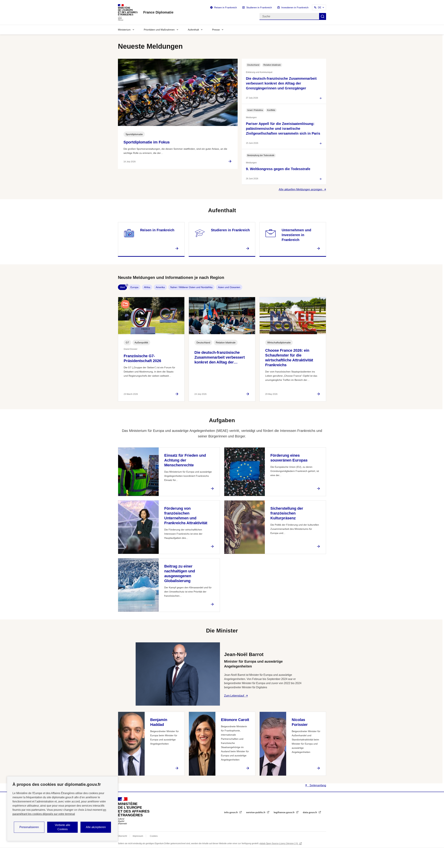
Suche (322, 16)
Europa (134, 287)
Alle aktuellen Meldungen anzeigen (300, 189)
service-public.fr (256, 812)
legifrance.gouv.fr (284, 812)
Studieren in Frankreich (259, 7)
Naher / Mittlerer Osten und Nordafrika (191, 287)
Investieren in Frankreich (295, 7)
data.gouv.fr (310, 812)
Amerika (160, 287)
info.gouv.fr (231, 812)
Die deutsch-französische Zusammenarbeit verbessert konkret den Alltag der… (219, 357)
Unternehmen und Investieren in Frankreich (296, 235)
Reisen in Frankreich (225, 7)
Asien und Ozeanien (229, 287)
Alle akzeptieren (96, 827)
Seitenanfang (317, 785)
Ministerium (124, 29)
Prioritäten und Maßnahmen (159, 29)
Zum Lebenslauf (234, 695)
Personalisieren (29, 827)
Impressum (138, 836)
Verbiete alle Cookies (62, 827)
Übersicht (122, 836)
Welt (122, 287)
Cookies (154, 836)
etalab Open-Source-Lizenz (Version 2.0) (278, 843)
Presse (216, 29)
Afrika (147, 287)
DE (319, 7)
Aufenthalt (193, 29)
